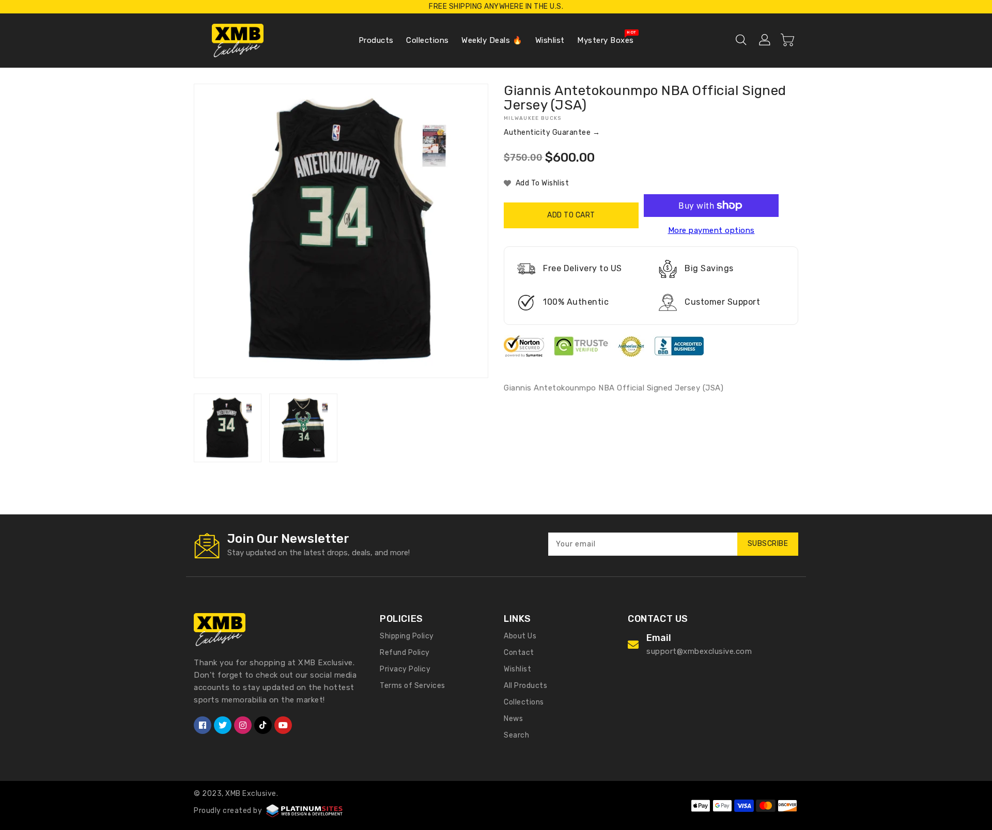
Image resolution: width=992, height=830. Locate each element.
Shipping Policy (407, 636)
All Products (525, 685)
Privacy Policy (405, 669)
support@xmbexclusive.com (699, 651)
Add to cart (571, 215)
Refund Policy (405, 652)
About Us (520, 636)
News (513, 718)
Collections (524, 702)
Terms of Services (412, 685)
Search (516, 735)
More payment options (711, 230)
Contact (519, 652)
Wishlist (517, 669)
